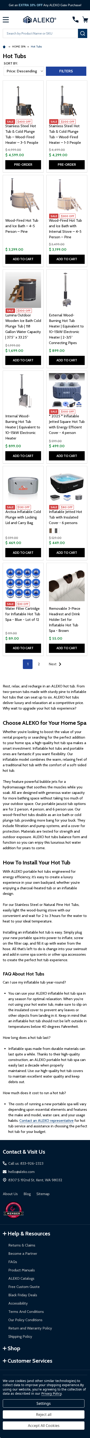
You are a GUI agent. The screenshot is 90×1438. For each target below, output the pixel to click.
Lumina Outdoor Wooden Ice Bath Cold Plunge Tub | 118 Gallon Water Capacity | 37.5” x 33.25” (23, 326)
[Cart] (85, 19)
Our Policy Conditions (25, 1320)
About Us (10, 1194)
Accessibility (18, 1303)
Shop (14, 1348)
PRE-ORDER (23, 164)
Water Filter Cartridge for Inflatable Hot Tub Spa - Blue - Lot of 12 (22, 614)
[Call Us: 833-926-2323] (75, 19)
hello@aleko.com (21, 1172)
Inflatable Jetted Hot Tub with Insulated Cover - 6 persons (65, 517)
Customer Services (30, 1360)
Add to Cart (23, 259)
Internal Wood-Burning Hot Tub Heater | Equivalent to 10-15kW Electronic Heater (22, 427)
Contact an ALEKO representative (46, 1120)
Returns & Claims (21, 1245)
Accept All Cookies (44, 1425)
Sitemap (43, 1194)
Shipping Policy (20, 1336)
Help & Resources (29, 1233)
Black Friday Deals (22, 1295)
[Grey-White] (57, 530)
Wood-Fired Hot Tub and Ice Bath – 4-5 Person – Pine (21, 226)
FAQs (12, 1262)
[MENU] (6, 20)
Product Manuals (21, 1270)
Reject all (43, 1414)
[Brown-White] (51, 530)
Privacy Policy (51, 1393)
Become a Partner (22, 1253)
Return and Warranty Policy (30, 1328)
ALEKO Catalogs (21, 1278)
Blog (27, 1194)
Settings (43, 1403)
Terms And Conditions (26, 1311)
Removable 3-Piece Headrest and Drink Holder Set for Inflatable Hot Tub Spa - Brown (64, 619)
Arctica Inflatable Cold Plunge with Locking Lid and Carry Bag (23, 517)
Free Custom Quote (24, 1287)
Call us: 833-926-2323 (25, 1163)
